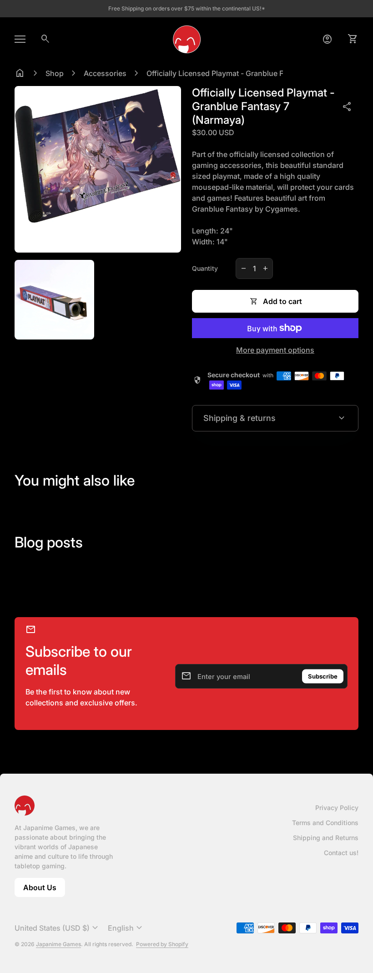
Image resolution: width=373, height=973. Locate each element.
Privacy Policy (336, 807)
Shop (54, 73)
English (126, 927)
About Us (44, 890)
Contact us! (341, 852)
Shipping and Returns (325, 837)
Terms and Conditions (325, 822)
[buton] (58, 927)
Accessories (105, 73)
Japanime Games (58, 944)
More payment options (275, 350)
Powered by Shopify (162, 944)
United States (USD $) (58, 927)
